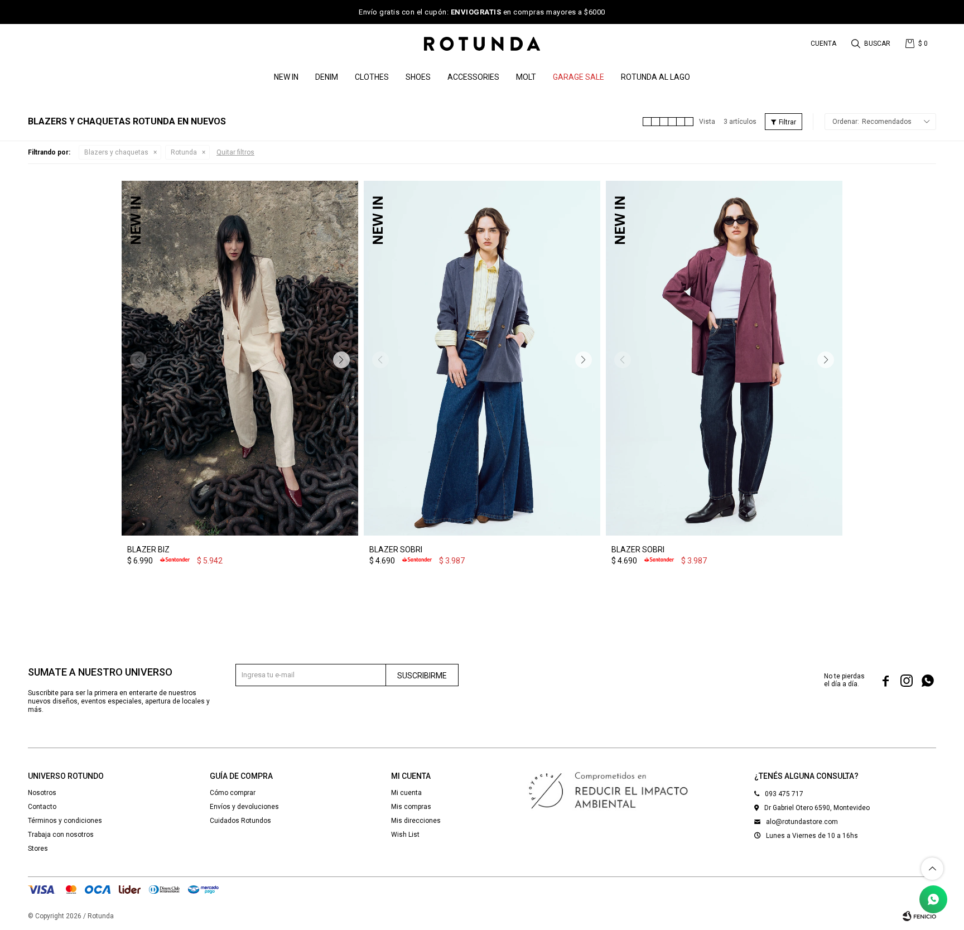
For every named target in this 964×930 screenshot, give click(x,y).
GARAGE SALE (578, 77)
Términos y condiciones (65, 821)
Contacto (42, 807)
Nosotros (42, 793)
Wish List (405, 835)
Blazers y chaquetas (116, 152)
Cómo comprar (233, 793)
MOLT (526, 77)
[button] (872, 43)
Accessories (473, 77)
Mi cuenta (406, 793)
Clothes (372, 77)
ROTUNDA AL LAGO (655, 77)
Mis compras (411, 807)
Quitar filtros (235, 152)
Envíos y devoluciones (244, 807)
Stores (38, 848)
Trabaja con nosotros (61, 835)
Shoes (418, 77)
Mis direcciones (416, 821)
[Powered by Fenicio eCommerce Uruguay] (919, 916)
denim (326, 77)
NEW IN (286, 77)
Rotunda (184, 152)
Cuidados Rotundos (240, 821)
